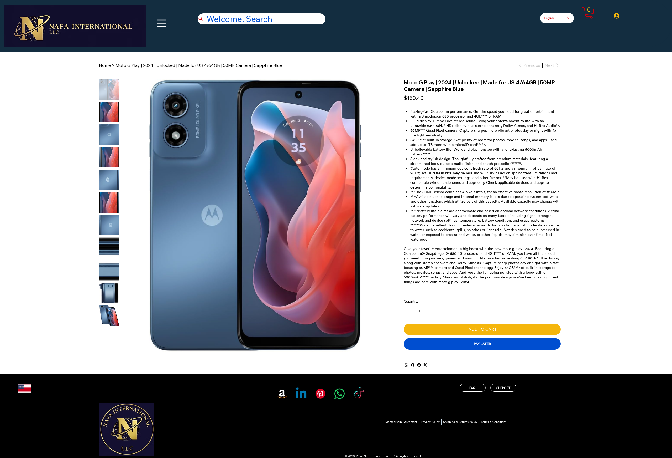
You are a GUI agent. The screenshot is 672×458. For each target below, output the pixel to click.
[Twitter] (425, 365)
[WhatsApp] (406, 365)
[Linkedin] (301, 393)
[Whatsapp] (339, 393)
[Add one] (430, 311)
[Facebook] (412, 365)
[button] (589, 13)
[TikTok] (358, 393)
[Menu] (162, 23)
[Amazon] (282, 393)
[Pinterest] (419, 365)
